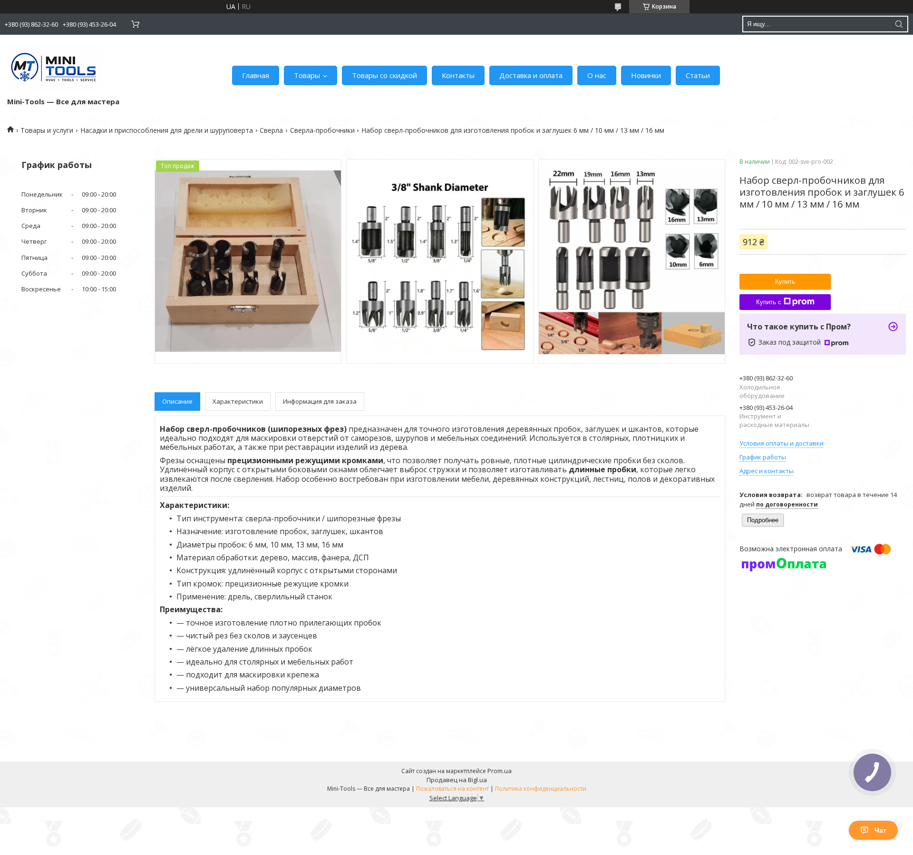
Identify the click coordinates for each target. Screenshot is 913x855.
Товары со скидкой (384, 75)
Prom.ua (499, 770)
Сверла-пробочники (322, 130)
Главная (255, 75)
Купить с (768, 302)
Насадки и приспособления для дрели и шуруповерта (166, 130)
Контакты (458, 75)
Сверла (271, 130)
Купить (785, 281)
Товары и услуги (46, 130)
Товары (307, 75)
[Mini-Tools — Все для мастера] (54, 68)
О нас (596, 75)
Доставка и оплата (531, 75)
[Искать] (898, 24)
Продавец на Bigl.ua (457, 779)
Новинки (646, 75)
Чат (880, 830)
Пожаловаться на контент (452, 789)
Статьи (698, 75)
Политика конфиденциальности (540, 789)
